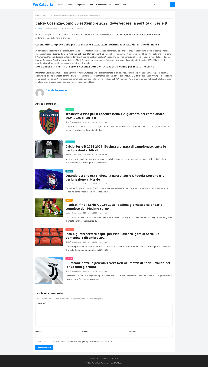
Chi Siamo (115, 359)
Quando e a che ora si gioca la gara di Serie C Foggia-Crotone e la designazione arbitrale (114, 177)
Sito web (132, 331)
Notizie (69, 200)
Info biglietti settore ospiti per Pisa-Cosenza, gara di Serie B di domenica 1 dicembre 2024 (112, 236)
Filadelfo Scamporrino (51, 29)
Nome (38, 331)
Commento (40, 303)
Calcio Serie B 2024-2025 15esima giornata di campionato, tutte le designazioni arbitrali (115, 148)
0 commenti (81, 29)
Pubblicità (93, 359)
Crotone (69, 171)
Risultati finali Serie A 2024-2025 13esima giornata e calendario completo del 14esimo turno (113, 207)
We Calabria (43, 4)
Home (37, 15)
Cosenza (45, 15)
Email (85, 331)
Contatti (104, 359)
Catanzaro (70, 142)
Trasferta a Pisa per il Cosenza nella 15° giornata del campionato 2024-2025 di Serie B (114, 116)
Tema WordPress (107, 363)
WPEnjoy (118, 363)
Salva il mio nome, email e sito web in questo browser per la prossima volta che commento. (75, 341)
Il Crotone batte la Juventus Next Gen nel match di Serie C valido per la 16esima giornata (118, 265)
